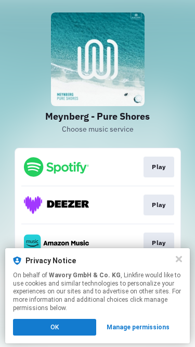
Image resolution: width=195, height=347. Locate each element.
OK (54, 327)
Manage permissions (138, 327)
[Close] (179, 259)
